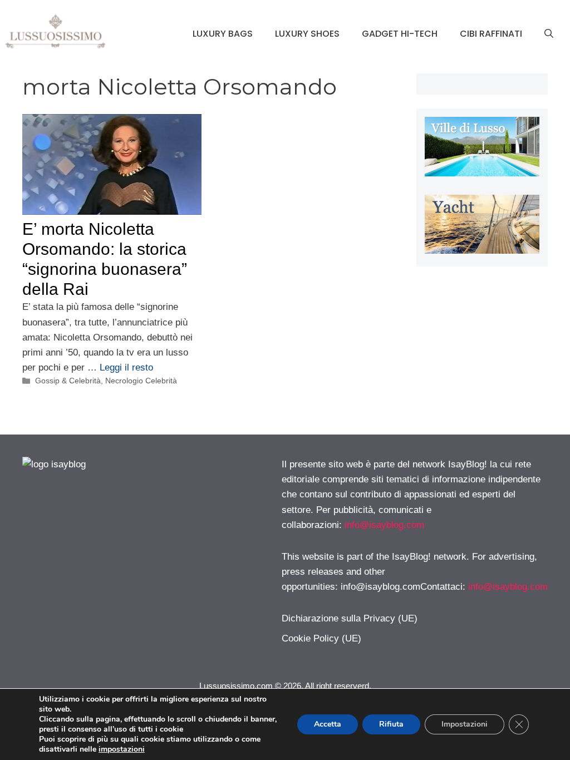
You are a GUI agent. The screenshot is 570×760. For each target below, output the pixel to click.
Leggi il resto (126, 367)
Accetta (327, 724)
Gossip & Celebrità (68, 380)
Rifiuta (391, 724)
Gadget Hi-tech (400, 33)
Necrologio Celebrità (141, 380)
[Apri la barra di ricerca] (548, 34)
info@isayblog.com (384, 525)
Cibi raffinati (491, 33)
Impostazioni (464, 724)
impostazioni (122, 749)
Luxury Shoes (307, 33)
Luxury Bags (223, 33)
